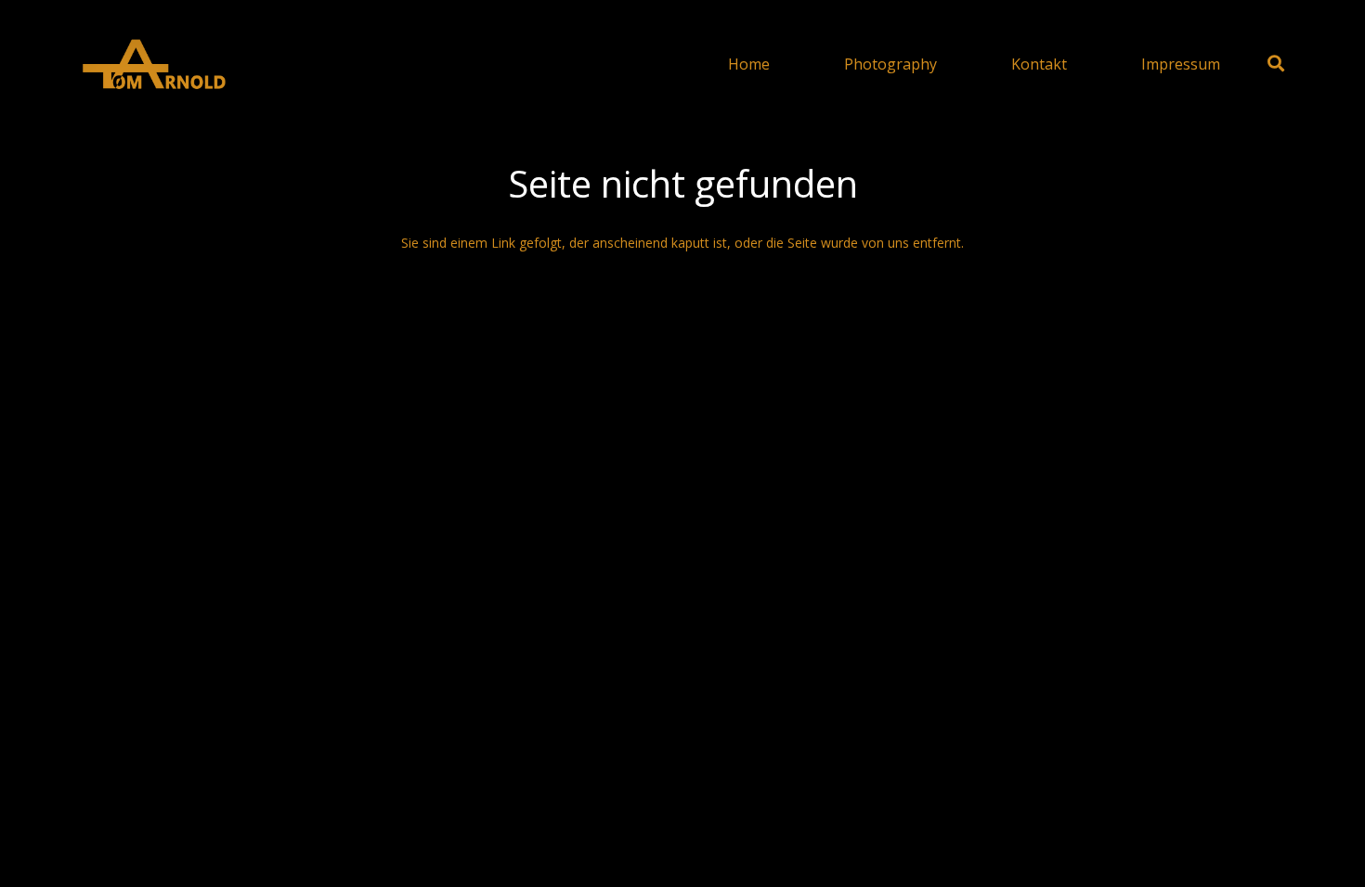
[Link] (153, 64)
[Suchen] (1275, 63)
